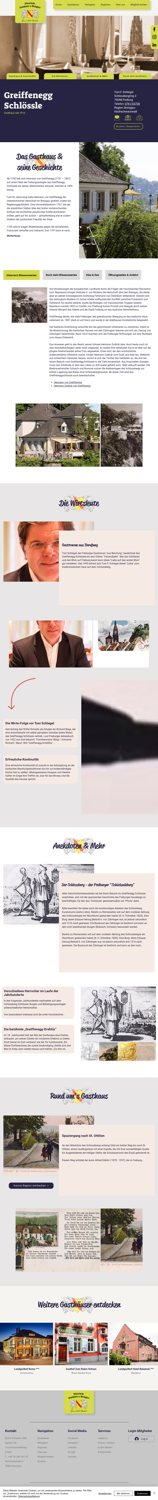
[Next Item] (144, 644)
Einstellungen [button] (105, 1493)
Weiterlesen (13, 235)
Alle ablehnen (123, 1493)
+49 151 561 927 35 (18, 1456)
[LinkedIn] (154, 44)
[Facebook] (154, 29)
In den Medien (105, 1447)
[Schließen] (154, 1493)
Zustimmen (142, 1493)
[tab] (21, 275)
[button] (41, 1461)
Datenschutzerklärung (29, 1496)
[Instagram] (154, 37)
